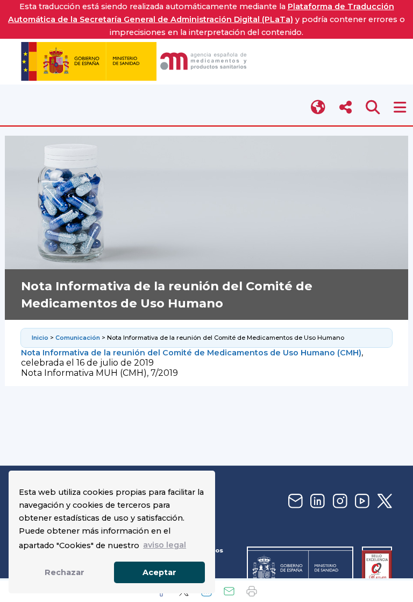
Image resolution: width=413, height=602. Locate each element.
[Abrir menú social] (345, 107)
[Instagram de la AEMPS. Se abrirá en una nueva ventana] (338, 501)
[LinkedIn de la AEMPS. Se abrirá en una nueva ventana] (316, 501)
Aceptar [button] (159, 572)
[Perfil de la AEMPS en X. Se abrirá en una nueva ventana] (383, 501)
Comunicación (77, 337)
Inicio (40, 337)
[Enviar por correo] (229, 591)
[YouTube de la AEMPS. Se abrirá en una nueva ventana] (360, 501)
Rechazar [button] (64, 572)
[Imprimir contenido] (251, 591)
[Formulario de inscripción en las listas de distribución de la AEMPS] (294, 501)
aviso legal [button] (164, 545)
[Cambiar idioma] (318, 107)
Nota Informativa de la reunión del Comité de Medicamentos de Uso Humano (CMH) (191, 353)
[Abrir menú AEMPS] (400, 107)
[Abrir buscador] (373, 107)
